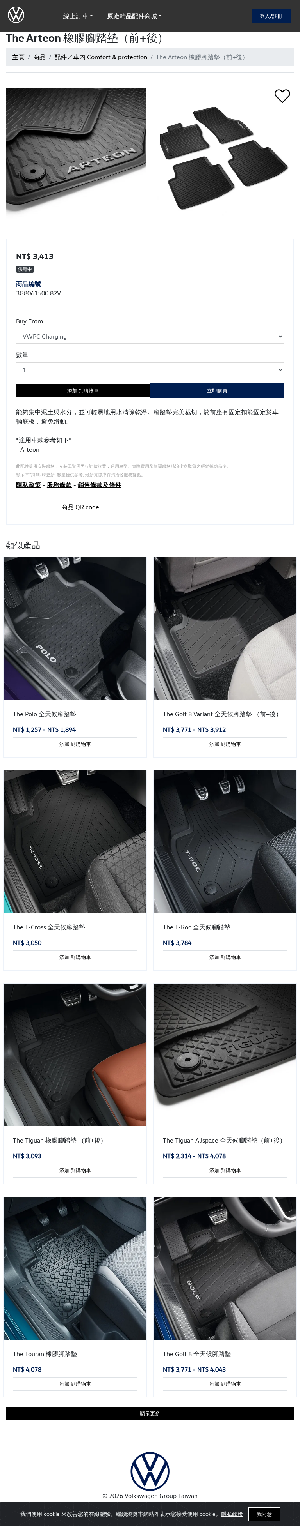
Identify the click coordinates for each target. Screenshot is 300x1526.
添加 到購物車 (83, 390)
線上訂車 (75, 16)
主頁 (18, 57)
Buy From (29, 321)
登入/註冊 (271, 15)
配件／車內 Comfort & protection (100, 57)
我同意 (264, 1514)
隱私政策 (232, 1513)
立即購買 (217, 390)
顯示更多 (150, 1413)
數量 (22, 355)
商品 (39, 57)
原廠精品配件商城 (132, 16)
